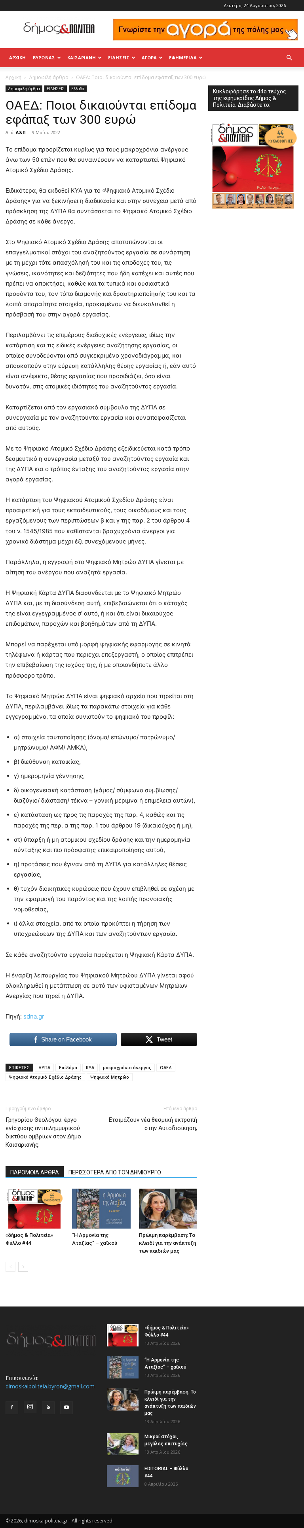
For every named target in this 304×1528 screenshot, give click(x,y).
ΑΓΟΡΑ (149, 58)
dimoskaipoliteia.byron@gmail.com (50, 1386)
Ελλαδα (77, 88)
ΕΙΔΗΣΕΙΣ (118, 58)
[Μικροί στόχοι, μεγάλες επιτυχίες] (123, 1444)
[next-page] (23, 1267)
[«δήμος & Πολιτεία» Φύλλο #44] (35, 1209)
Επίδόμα (68, 1067)
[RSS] (48, 1407)
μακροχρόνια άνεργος (127, 1067)
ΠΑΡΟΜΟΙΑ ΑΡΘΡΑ (34, 1172)
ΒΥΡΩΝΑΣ (44, 58)
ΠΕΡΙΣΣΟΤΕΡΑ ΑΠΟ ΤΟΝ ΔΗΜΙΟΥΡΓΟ (114, 1172)
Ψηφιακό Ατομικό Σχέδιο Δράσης (45, 1077)
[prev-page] (10, 1267)
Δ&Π (20, 132)
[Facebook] (12, 1407)
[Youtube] (66, 1407)
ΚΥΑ (90, 1067)
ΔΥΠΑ (44, 1067)
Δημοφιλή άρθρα (48, 77)
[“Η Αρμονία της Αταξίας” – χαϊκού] (101, 1209)
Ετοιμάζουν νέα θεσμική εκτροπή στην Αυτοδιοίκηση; (153, 1124)
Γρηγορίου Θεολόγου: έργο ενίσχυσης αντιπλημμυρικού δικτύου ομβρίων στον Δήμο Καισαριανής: (43, 1132)
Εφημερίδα (183, 58)
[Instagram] (30, 1407)
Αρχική (17, 58)
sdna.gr (33, 1016)
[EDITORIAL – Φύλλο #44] (123, 1476)
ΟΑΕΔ (166, 1067)
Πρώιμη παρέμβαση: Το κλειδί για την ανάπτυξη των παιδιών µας (167, 1243)
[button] (288, 58)
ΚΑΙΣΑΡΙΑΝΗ (81, 58)
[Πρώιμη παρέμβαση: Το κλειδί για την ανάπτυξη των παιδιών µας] (168, 1209)
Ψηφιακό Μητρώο (109, 1077)
